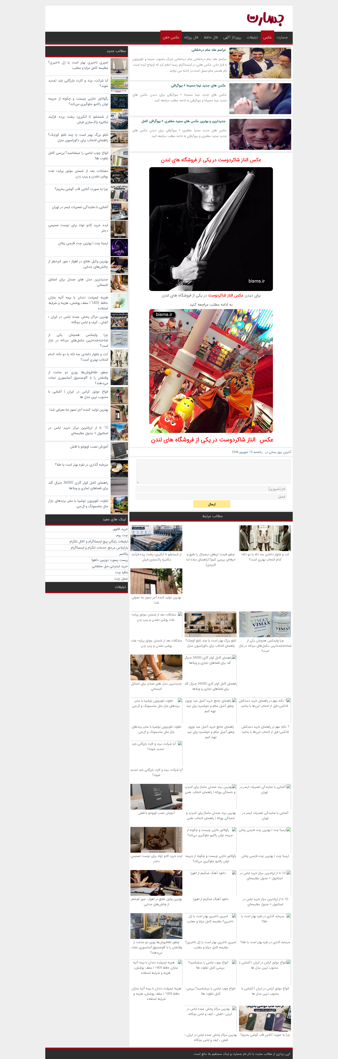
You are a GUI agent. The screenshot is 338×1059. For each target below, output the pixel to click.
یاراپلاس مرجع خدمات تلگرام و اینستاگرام (99, 547)
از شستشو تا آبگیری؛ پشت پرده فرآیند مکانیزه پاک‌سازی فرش (156, 557)
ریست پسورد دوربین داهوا (110, 560)
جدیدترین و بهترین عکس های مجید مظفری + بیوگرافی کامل (184, 121)
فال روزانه (191, 37)
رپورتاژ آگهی (232, 37)
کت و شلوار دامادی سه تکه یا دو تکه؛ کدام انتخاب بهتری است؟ (265, 557)
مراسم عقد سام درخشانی (209, 50)
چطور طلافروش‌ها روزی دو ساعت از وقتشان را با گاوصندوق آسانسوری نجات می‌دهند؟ (156, 947)
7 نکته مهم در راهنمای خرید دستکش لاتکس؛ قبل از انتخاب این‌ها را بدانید (265, 729)
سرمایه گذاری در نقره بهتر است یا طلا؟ (265, 942)
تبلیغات (252, 37)
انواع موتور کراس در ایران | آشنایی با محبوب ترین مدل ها (265, 991)
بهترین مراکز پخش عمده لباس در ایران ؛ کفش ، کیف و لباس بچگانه (211, 1037)
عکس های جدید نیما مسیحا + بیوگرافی (198, 85)
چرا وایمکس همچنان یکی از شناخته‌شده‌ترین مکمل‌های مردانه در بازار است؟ (265, 646)
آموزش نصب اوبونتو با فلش (156, 813)
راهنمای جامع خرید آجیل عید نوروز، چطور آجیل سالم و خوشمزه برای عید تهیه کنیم (211, 732)
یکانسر (123, 553)
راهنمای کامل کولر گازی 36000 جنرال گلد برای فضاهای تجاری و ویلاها (211, 686)
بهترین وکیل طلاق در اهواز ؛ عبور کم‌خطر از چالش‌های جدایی (156, 902)
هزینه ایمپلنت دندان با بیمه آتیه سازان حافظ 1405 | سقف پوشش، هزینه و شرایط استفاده (156, 994)
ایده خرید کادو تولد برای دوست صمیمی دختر (156, 858)
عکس (267, 37)
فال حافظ (211, 37)
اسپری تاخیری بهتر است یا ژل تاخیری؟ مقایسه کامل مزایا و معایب (210, 945)
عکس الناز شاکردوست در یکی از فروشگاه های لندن (211, 160)
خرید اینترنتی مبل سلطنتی (110, 566)
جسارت (282, 37)
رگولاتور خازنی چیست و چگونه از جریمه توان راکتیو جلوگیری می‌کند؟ (210, 858)
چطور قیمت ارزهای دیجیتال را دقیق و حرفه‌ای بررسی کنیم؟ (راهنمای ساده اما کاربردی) (211, 559)
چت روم (122, 535)
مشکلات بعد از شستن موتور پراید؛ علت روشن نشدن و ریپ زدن (156, 643)
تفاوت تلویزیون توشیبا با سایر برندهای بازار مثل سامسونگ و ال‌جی (156, 729)
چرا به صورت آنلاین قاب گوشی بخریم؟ (265, 1034)
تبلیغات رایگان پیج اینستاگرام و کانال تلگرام (99, 541)
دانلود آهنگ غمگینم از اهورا (210, 899)
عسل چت (121, 578)
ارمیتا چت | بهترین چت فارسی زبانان (265, 856)
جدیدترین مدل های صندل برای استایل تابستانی (156, 686)
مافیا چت (121, 572)
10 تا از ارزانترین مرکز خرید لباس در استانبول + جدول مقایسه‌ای (265, 902)
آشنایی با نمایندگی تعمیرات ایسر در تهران (265, 815)
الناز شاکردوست (220, 295)
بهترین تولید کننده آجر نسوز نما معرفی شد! (156, 600)
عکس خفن (171, 37)
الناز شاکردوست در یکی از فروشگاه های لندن (203, 440)
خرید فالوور (120, 529)
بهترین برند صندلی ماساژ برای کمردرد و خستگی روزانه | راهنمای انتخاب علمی (211, 815)
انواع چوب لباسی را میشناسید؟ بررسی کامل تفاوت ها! (210, 991)
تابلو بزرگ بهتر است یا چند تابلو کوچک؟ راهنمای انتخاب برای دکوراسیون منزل (211, 643)
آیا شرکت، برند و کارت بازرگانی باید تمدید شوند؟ (156, 772)
